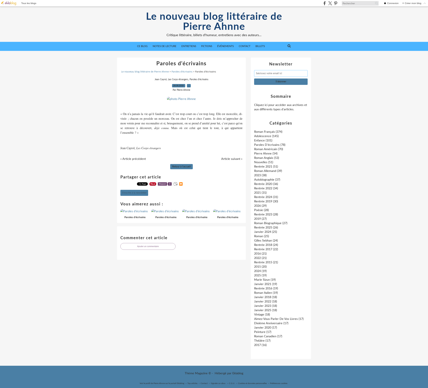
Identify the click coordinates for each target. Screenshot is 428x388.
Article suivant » (231, 159)
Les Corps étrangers (178, 79)
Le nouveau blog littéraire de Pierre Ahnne (214, 22)
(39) (268, 171)
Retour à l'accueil (181, 166)
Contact (244, 46)
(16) (260, 345)
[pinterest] (336, 3)
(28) (261, 210)
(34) (266, 188)
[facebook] (325, 3)
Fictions (206, 46)
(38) (260, 175)
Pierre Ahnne (159, 383)
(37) (267, 179)
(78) (269, 144)
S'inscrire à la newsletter (134, 193)
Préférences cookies (278, 383)
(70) (268, 149)
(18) (265, 297)
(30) (266, 201)
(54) (266, 153)
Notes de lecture (164, 46)
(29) (260, 205)
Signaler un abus (218, 383)
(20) (260, 266)
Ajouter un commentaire (148, 246)
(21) (260, 253)
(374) (268, 131)
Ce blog (142, 46)
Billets (260, 46)
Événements (225, 46)
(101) (263, 140)
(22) (266, 249)
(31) (260, 192)
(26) (266, 227)
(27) (260, 218)
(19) (260, 271)
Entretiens (188, 46)
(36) (266, 184)
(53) (266, 158)
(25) (265, 232)
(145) (266, 136)
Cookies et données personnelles (252, 383)
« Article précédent (133, 159)
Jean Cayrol (161, 79)
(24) (266, 240)
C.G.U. (232, 383)
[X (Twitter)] (330, 3)
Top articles (192, 383)
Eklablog (237, 373)
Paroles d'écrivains (182, 71)
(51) (263, 162)
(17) (279, 319)
